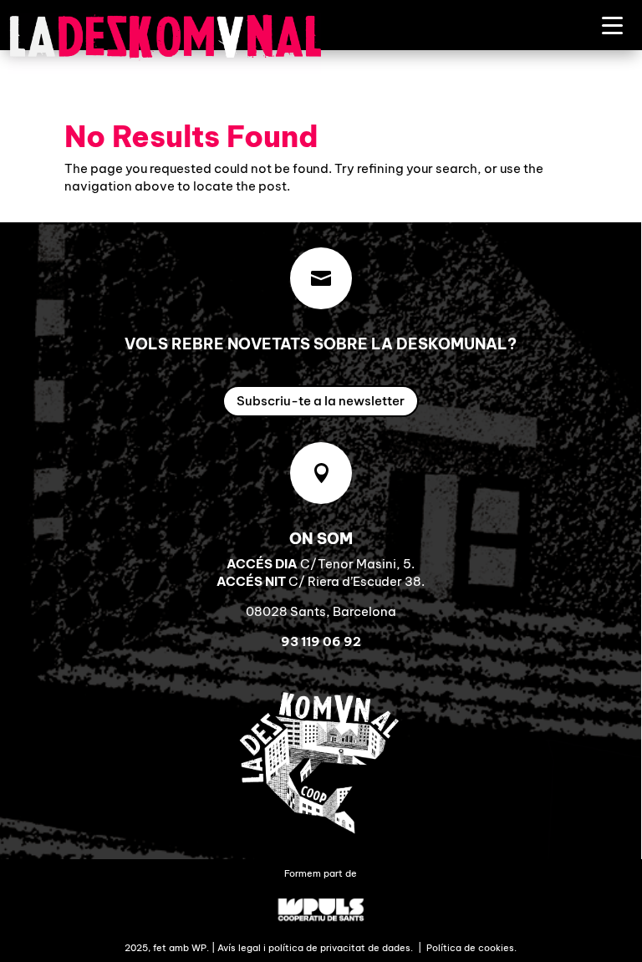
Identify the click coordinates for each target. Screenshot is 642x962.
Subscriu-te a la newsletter (321, 401)
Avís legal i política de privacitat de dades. (315, 948)
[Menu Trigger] (612, 25)
